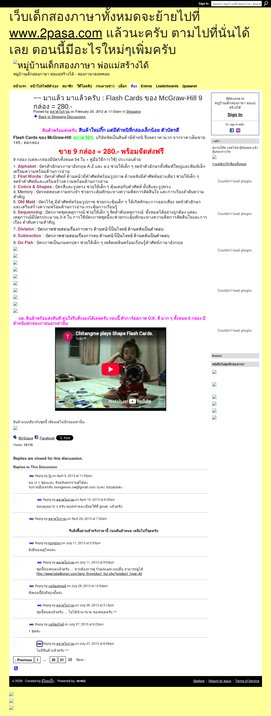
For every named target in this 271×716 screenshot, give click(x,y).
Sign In (203, 4)
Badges (199, 680)
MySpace (26, 437)
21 (62, 659)
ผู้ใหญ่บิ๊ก (48, 680)
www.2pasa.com (55, 32)
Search (266, 3)
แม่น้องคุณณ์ (57, 585)
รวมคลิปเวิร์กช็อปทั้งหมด (229, 163)
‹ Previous (23, 659)
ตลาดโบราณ (60, 111)
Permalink (31, 476)
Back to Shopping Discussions (62, 116)
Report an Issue (220, 680)
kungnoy (54, 543)
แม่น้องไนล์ (56, 624)
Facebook (47, 437)
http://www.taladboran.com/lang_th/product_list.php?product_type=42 (89, 573)
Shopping (133, 111)
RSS (16, 668)
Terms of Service (247, 680)
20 (53, 659)
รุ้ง (50, 475)
